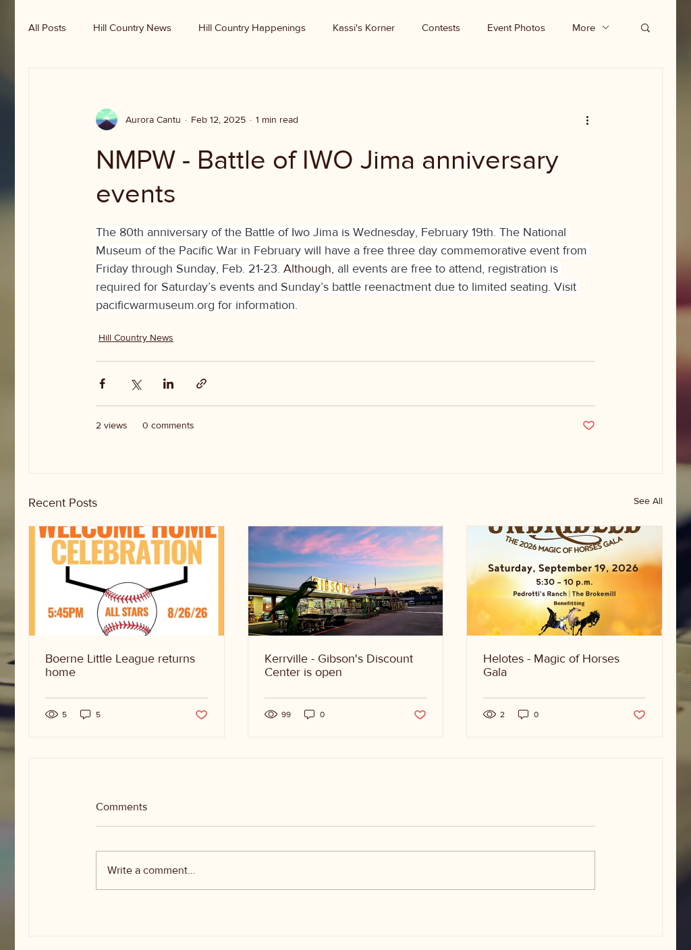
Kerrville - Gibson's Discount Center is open (339, 665)
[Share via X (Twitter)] (135, 383)
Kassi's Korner (364, 27)
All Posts (47, 27)
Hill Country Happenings (252, 27)
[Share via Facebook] (102, 383)
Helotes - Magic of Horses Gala (551, 665)
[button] (645, 27)
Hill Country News (132, 27)
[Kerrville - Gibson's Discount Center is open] (345, 581)
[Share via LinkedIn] (168, 383)
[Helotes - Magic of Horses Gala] (564, 581)
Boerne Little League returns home (120, 665)
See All (648, 500)
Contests (441, 27)
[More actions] (587, 119)
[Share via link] (201, 383)
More (583, 27)
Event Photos (516, 27)
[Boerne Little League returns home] (126, 581)
